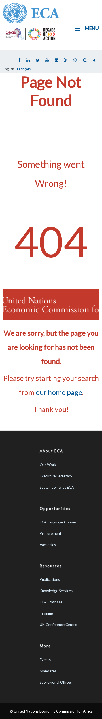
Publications (50, 579)
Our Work (48, 464)
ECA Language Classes (58, 522)
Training (46, 613)
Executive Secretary (56, 476)
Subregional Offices (56, 682)
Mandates (48, 671)
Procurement (50, 533)
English (8, 69)
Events (45, 659)
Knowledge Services (56, 590)
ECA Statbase (51, 602)
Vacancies (48, 544)
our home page (59, 392)
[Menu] (77, 29)
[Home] (31, 12)
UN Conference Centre (58, 624)
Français (24, 69)
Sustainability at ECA (57, 487)
